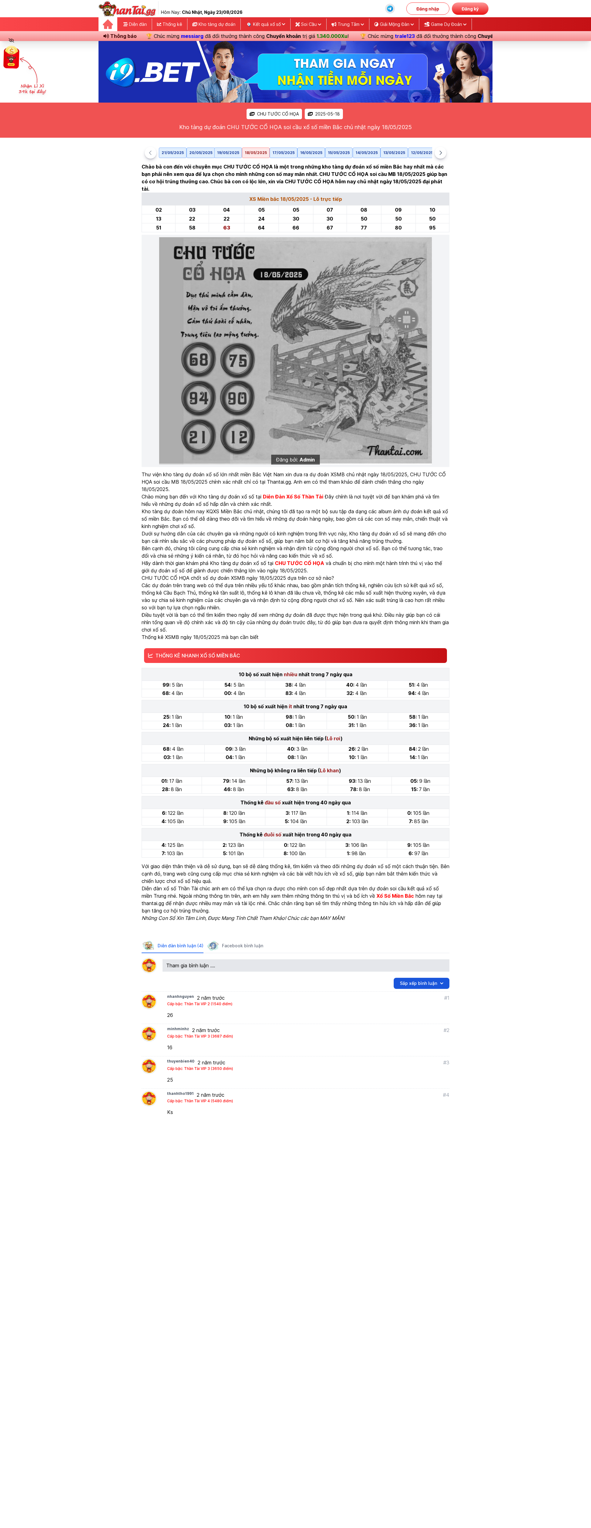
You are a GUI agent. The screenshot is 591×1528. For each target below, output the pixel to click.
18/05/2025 (256, 152)
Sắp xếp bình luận (418, 983)
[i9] (295, 72)
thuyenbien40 (181, 1061)
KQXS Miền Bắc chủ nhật (235, 511)
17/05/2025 (283, 152)
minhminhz (178, 1028)
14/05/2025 (367, 152)
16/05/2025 (311, 152)
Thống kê (171, 24)
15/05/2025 (339, 152)
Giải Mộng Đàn (395, 24)
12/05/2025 (422, 152)
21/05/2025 (173, 152)
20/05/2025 (200, 152)
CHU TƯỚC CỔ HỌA (278, 113)
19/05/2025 (228, 152)
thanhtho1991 (180, 1093)
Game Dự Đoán (446, 24)
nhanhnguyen (180, 996)
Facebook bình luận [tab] (242, 945)
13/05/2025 (394, 152)
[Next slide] (440, 153)
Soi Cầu (309, 24)
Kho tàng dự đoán (216, 24)
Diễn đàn (137, 24)
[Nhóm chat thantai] (390, 8)
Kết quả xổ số (267, 24)
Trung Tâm (348, 24)
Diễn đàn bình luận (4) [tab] (180, 945)
